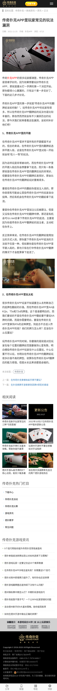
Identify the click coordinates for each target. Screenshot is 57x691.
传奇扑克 (19, 10)
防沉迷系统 (7, 651)
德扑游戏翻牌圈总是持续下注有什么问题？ (24, 585)
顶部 (50, 689)
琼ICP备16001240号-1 (19, 669)
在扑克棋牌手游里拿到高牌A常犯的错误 (29, 385)
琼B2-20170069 (31, 665)
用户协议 (41, 651)
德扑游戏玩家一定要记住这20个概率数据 (23, 563)
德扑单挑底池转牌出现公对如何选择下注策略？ (26, 556)
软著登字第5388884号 (28, 662)
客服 (21, 689)
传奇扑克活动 (11, 499)
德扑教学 (9, 520)
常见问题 (9, 527)
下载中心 (9, 492)
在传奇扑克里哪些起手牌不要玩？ (27, 380)
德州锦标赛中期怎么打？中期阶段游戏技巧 (24, 592)
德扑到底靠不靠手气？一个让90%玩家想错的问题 (27, 599)
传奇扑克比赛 (11, 506)
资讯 (39, 10)
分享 (7, 689)
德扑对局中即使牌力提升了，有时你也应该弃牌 (26, 577)
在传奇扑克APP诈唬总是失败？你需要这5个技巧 (27, 570)
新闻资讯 (30, 10)
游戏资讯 (9, 513)
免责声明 (18, 651)
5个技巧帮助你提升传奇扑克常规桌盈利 (23, 548)
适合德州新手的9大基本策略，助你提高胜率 (25, 607)
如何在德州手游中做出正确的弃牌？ (21, 614)
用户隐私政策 (29, 651)
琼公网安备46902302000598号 (30, 672)
